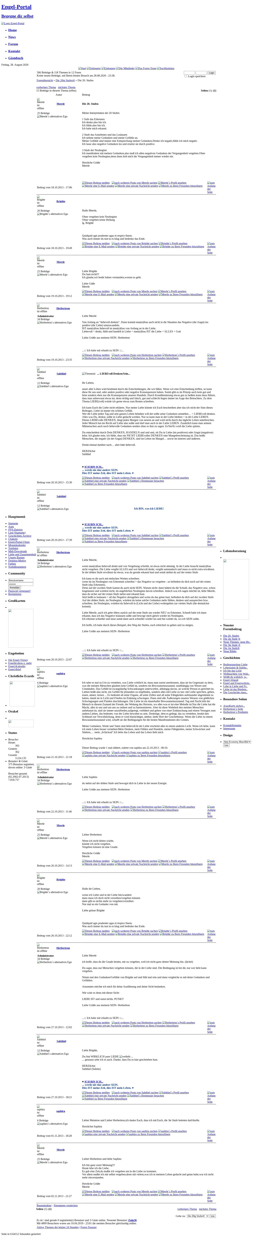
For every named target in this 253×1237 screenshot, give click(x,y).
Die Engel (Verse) (18, 660)
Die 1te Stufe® (231, 648)
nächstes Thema (66, 87)
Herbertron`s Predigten (235, 712)
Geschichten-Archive (19, 535)
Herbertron (63, 308)
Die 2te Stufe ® (231, 638)
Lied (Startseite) (16, 532)
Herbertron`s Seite (233, 708)
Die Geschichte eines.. (235, 692)
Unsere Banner (16, 557)
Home (12, 30)
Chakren (13, 538)
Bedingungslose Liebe (235, 664)
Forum (13, 44)
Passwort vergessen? (19, 590)
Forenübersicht (45, 80)
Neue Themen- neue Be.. (237, 641)
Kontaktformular (232, 725)
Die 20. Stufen (231, 635)
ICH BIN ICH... (94, 466)
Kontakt (14, 51)
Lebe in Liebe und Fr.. (235, 686)
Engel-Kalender (16, 666)
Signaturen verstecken (66, 1205)
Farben (12, 563)
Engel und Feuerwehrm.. (236, 683)
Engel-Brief (14, 669)
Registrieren (14, 594)
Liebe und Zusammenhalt (22, 554)
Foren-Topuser (89, 1227)
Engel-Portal (16, 7)
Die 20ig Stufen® (65, 80)
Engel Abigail (230, 680)
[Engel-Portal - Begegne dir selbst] (12, 23)
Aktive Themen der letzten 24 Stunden (58, 1227)
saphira (60, 673)
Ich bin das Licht (232, 670)
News (12, 37)
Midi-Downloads (17, 551)
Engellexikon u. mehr (20, 663)
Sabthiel (61, 373)
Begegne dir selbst (17, 16)
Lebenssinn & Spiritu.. (235, 667)
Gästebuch (15, 58)
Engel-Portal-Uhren (19, 542)
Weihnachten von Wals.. (236, 673)
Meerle (61, 103)
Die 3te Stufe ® (231, 645)
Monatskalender (17, 545)
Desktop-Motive (17, 560)
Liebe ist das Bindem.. (235, 689)
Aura (11, 526)
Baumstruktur (44, 1205)
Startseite (13, 523)
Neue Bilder (229, 651)
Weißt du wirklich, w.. (235, 676)
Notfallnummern (17, 566)
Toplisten (13, 548)
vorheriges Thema (46, 87)
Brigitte (60, 201)
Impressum (229, 728)
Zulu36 (132, 1220)
